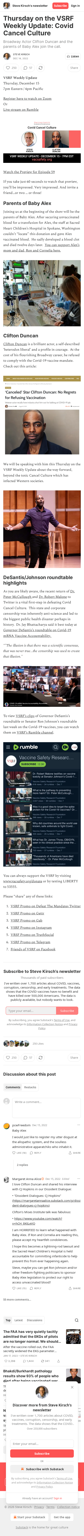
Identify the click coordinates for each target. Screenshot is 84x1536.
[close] (72, 1387)
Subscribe (60, 6)
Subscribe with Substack (45, 1469)
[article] (42, 1346)
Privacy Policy (44, 1486)
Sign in (75, 6)
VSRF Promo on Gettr (27, 913)
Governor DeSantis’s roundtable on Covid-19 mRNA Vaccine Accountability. (37, 633)
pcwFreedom (21, 1125)
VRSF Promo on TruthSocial (32, 934)
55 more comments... (17, 1299)
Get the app (62, 1517)
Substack (22, 1527)
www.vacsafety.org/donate (22, 881)
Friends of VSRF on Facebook (33, 949)
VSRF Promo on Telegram (30, 942)
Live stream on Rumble (21, 109)
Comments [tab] (13, 1087)
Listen (75, 56)
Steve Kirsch (21, 54)
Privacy (39, 1507)
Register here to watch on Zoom (27, 98)
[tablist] (21, 1087)
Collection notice (68, 1507)
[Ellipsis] (78, 1125)
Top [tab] (8, 1320)
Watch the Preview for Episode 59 (29, 172)
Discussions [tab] (34, 1320)
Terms (50, 1507)
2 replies (22, 1165)
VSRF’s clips (25, 716)
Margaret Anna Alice (26, 1179)
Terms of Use (64, 1478)
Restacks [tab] (30, 1087)
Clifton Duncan (15, 344)
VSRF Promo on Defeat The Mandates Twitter (46, 906)
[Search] (77, 1320)
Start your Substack (31, 1517)
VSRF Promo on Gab (26, 920)
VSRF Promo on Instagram (31, 927)
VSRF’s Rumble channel (35, 732)
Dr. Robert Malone (53, 597)
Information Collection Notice (55, 1482)
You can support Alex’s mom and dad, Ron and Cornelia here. (41, 247)
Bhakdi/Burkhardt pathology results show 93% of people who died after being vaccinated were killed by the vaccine (31, 1376)
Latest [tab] (18, 1320)
